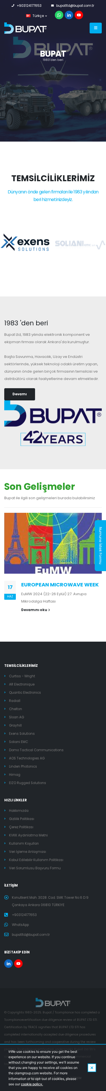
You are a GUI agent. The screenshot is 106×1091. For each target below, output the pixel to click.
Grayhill (15, 725)
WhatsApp (20, 925)
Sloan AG (16, 717)
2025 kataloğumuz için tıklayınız (51, 72)
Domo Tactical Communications (36, 750)
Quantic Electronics (25, 692)
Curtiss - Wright (22, 676)
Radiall (14, 701)
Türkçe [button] (38, 16)
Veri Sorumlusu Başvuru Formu (35, 868)
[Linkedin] (69, 15)
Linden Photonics (23, 766)
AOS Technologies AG (27, 758)
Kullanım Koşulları (24, 843)
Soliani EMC (18, 742)
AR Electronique (21, 684)
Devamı (19, 394)
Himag (14, 774)
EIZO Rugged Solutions (27, 783)
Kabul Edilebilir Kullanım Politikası (36, 860)
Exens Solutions (22, 733)
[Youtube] (79, 15)
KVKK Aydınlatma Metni (28, 835)
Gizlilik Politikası (21, 819)
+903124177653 (29, 5)
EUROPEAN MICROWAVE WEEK (60, 584)
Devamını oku (34, 610)
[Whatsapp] (59, 15)
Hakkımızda (19, 810)
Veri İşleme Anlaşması (27, 851)
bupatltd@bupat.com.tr (75, 5)
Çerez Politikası (21, 827)
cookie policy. (32, 1084)
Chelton (15, 709)
